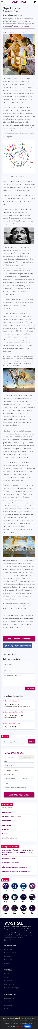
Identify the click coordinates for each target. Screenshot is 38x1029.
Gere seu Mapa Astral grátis (19, 638)
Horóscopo (6, 821)
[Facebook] (5, 940)
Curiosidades (7, 812)
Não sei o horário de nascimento (14, 867)
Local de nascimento (9, 784)
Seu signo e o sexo (9, 858)
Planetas (5, 829)
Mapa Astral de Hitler (10, 863)
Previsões (7, 956)
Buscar (31, 741)
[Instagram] (10, 940)
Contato (7, 1009)
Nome (5, 761)
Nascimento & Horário (10, 774)
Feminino (16, 770)
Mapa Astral (6, 825)
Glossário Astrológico (11, 816)
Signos (4, 833)
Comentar (30, 688)
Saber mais (19, 1026)
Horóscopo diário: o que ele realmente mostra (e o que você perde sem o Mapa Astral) (17, 852)
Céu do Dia (8, 960)
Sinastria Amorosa (9, 838)
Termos (7, 1002)
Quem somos (9, 998)
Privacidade (8, 1005)
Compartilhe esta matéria (19, 645)
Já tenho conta (26, 757)
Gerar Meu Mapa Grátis (19, 795)
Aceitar (27, 1026)
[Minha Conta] (35, 2)
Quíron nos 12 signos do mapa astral (16, 871)
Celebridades (7, 808)
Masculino (8, 770)
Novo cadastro (11, 757)
